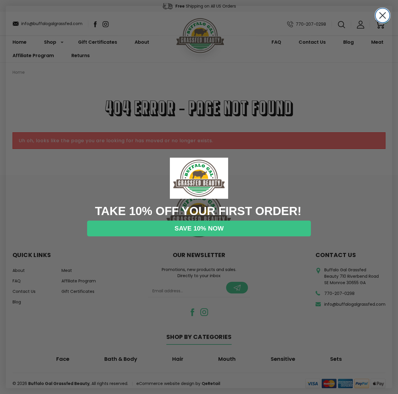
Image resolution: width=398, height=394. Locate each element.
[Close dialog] (382, 15)
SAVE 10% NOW (199, 228)
